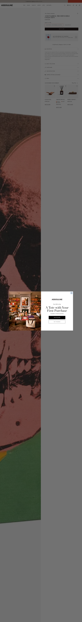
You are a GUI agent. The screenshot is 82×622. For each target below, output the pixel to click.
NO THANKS (57, 321)
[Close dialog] (71, 293)
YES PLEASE (57, 317)
